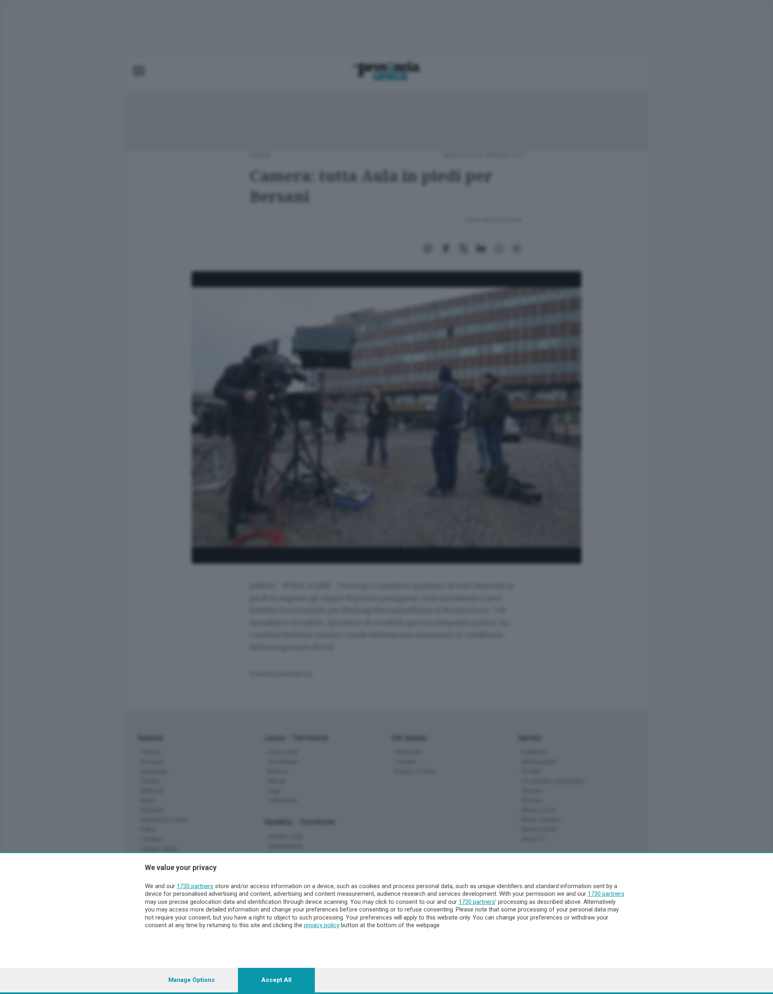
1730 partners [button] (195, 886)
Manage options (191, 980)
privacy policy (321, 925)
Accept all (276, 980)
